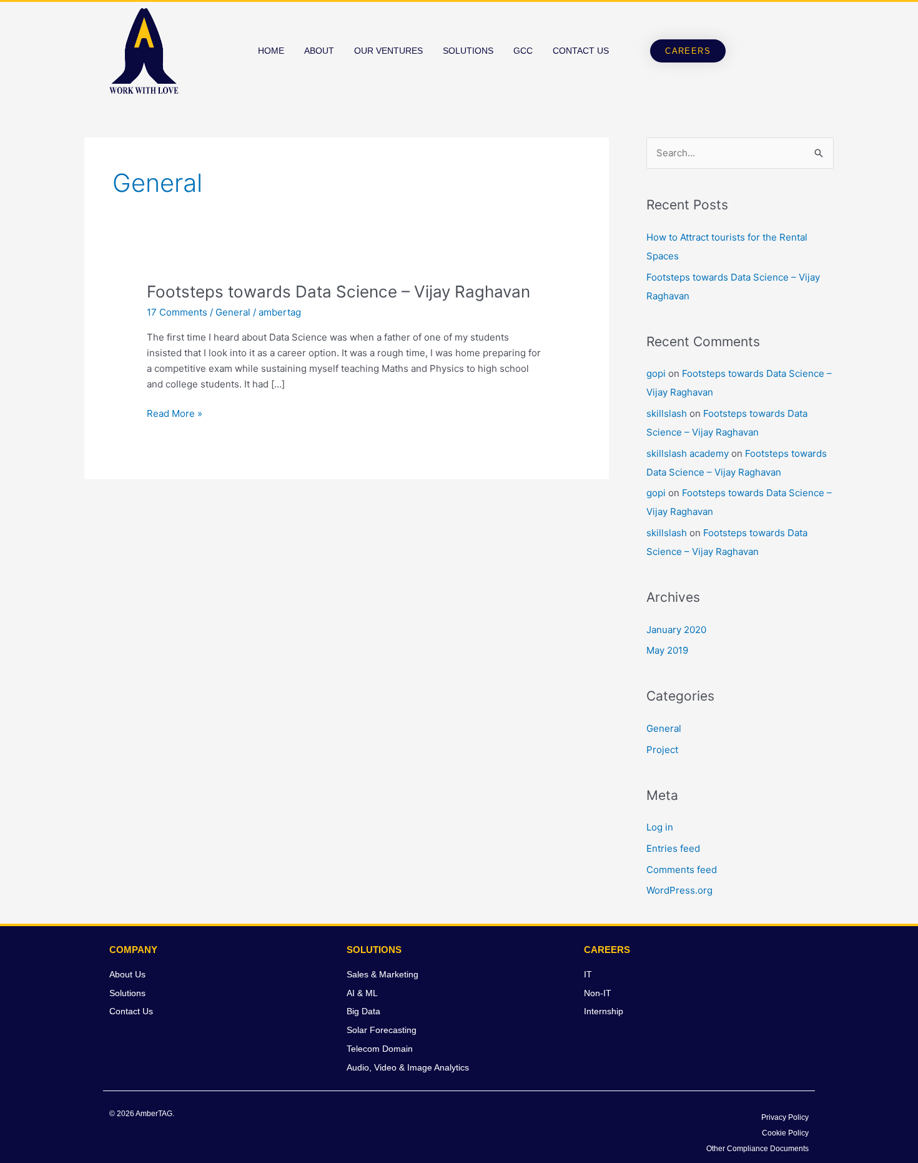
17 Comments (177, 312)
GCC (523, 51)
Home (271, 51)
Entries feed (673, 848)
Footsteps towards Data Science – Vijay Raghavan (338, 291)
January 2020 (676, 630)
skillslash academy (687, 453)
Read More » (174, 412)
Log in (659, 827)
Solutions (468, 51)
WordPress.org (679, 890)
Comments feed (681, 870)
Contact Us (581, 51)
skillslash (666, 413)
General (232, 312)
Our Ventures (388, 51)
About (319, 51)
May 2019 (667, 650)
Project (662, 750)
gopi (656, 373)
